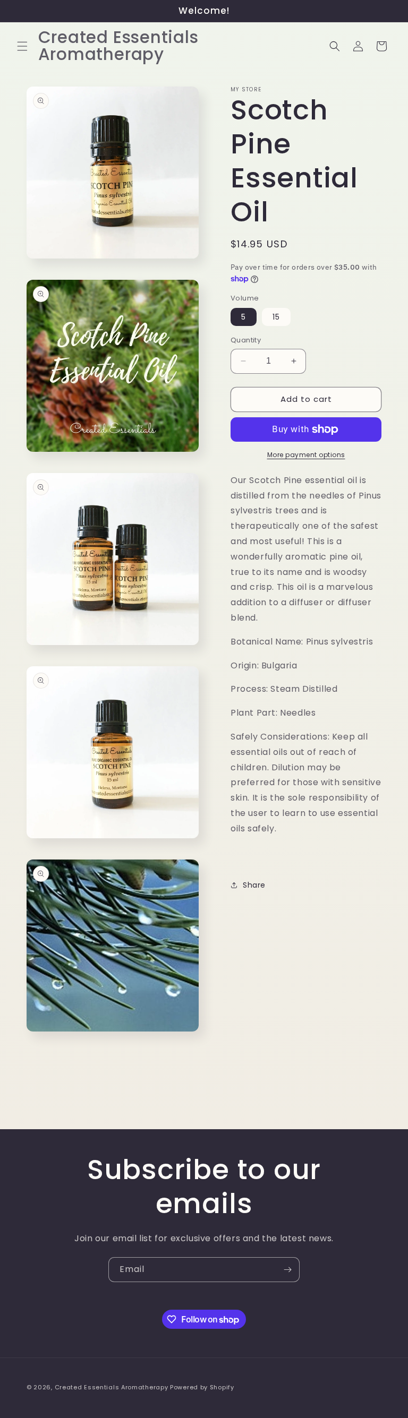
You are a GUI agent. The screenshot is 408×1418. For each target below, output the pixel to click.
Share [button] (254, 885)
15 (276, 317)
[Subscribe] (287, 1269)
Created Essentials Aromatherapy (111, 1387)
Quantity (246, 340)
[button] (22, 46)
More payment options (306, 454)
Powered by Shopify (202, 1387)
